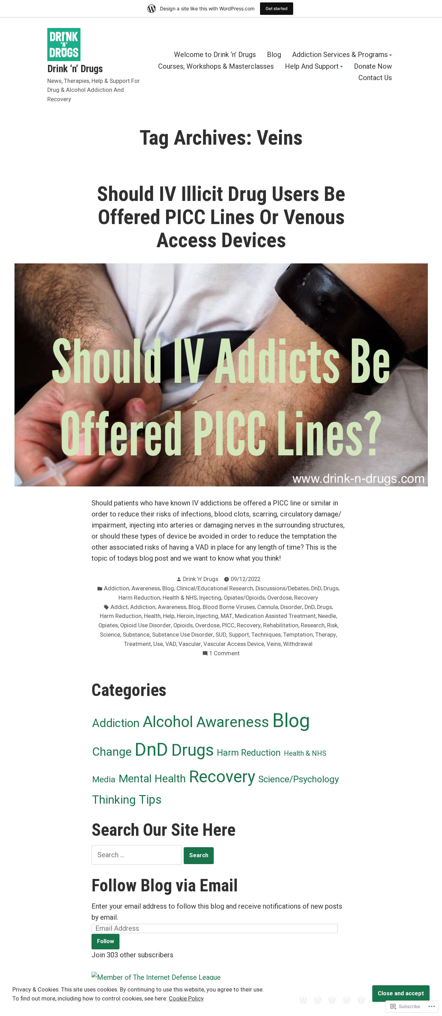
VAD (170, 644)
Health (152, 616)
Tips (150, 799)
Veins (274, 644)
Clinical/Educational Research (214, 588)
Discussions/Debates (282, 588)
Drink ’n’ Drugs (200, 579)
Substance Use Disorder (182, 634)
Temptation (298, 634)
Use (158, 644)
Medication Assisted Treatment (275, 616)
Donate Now (373, 67)
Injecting (210, 597)
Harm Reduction (139, 597)
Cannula (267, 607)
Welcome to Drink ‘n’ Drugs (215, 55)
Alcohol (168, 722)
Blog (274, 55)
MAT (226, 616)
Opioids (183, 625)
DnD (316, 588)
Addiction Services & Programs (340, 55)
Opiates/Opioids (244, 597)
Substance (136, 634)
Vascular (190, 644)
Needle (327, 616)
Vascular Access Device (233, 644)
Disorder (291, 607)
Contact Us (375, 77)
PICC (228, 625)
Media (103, 779)
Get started (277, 8)
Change (112, 751)
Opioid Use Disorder (145, 625)
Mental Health (152, 778)
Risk (332, 625)
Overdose (279, 597)
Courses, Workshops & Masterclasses (216, 67)
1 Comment (224, 654)
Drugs (331, 588)
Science (110, 634)
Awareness (146, 588)
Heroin (185, 616)
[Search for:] (138, 855)
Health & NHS (180, 597)
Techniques (266, 634)
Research (313, 625)
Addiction (116, 588)
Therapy (325, 634)
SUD (220, 634)
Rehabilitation (280, 625)
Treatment (137, 644)
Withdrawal (298, 644)
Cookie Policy (186, 998)
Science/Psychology (298, 779)
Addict (119, 607)
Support (239, 634)
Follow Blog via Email (165, 885)
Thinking (114, 799)
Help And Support (312, 67)
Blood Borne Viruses (229, 607)
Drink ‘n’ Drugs (75, 69)
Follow (105, 941)
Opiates (108, 625)
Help (168, 616)
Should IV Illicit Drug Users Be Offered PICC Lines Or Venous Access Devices (221, 217)
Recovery (306, 597)
